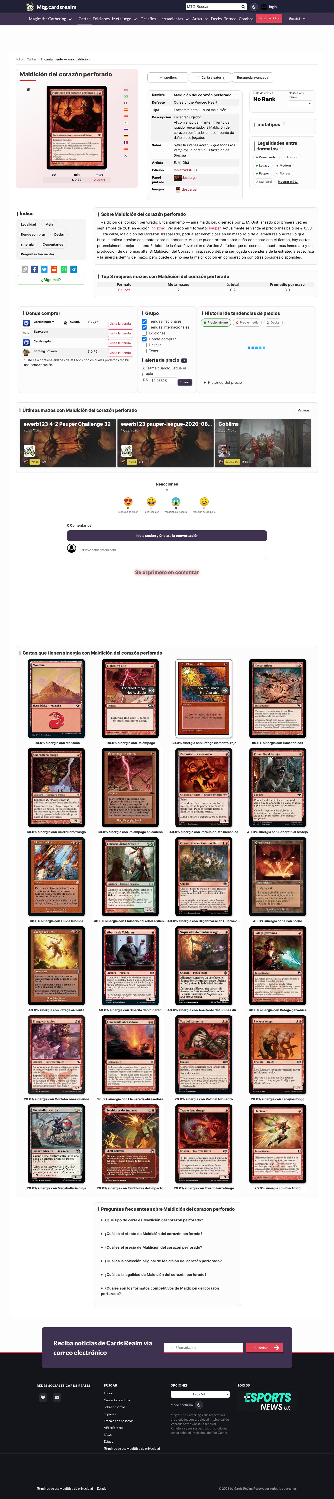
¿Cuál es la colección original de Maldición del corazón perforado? (163, 1261)
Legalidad (28, 224)
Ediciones (157, 333)
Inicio (108, 1393)
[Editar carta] (234, 95)
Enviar (184, 382)
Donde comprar (33, 234)
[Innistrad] (28, 89)
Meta (49, 224)
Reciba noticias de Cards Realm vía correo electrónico (102, 1348)
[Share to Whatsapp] (64, 269)
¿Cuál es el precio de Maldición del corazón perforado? (153, 1247)
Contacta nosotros (117, 1400)
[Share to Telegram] (73, 269)
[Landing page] (30, 6)
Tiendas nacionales (165, 321)
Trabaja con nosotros (118, 1421)
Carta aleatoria (213, 77)
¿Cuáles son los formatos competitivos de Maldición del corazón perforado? (160, 1291)
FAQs (108, 1435)
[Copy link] (25, 269)
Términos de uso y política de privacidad (132, 1448)
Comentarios (53, 244)
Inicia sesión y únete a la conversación (167, 535)
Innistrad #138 (185, 170)
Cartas (32, 59)
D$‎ (145, 380)
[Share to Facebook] (34, 269)
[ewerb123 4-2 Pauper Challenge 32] (27, 461)
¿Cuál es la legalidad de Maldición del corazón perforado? (156, 1274)
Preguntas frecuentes (38, 254)
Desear (155, 345)
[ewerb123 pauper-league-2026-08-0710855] (124, 461)
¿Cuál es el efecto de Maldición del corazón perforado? (153, 1234)
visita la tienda (120, 323)
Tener (153, 351)
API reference (113, 1428)
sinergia (27, 244)
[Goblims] (221, 461)
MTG (19, 59)
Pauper (215, 228)
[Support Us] (43, 1397)
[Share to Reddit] (54, 269)
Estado (108, 1442)
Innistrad (158, 228)
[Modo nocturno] (254, 7)
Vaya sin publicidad (269, 18)
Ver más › (304, 410)
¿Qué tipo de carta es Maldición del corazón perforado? (154, 1220)
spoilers (170, 77)
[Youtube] (57, 1397)
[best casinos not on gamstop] (267, 1401)
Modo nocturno (182, 1405)
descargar (190, 177)
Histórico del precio (225, 382)
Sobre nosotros (114, 1407)
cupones (110, 1414)
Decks (59, 234)
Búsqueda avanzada (252, 77)
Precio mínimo (218, 322)
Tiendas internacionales (169, 327)
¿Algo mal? (51, 280)
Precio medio (249, 322)
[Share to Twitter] (44, 269)
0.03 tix (99, 180)
